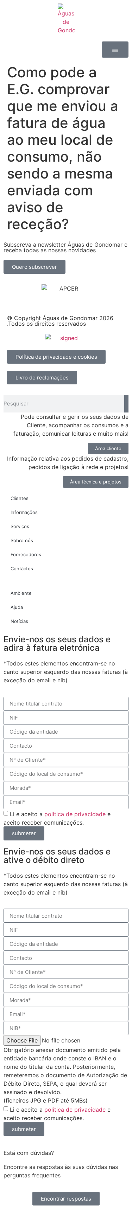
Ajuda (17, 607)
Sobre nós (22, 540)
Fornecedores (26, 554)
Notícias (19, 621)
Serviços (20, 526)
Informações (24, 512)
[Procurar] (126, 403)
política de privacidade (75, 813)
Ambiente (21, 593)
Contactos (22, 568)
